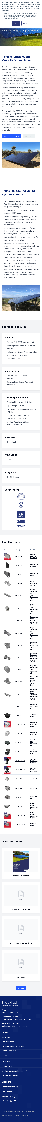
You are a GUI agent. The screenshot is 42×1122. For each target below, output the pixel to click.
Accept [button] (16, 23)
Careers (5, 1055)
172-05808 (18, 669)
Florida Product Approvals (13, 1046)
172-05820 (18, 694)
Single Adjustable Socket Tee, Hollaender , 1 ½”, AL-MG (34, 633)
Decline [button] (25, 23)
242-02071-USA (20, 770)
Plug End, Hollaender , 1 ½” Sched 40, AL (34, 669)
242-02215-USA (20, 724)
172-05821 (18, 646)
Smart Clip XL (33, 797)
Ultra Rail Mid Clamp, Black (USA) (34, 770)
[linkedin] (11, 1101)
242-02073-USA (20, 761)
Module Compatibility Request (14, 1071)
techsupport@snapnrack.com (14, 1026)
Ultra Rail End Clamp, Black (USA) (34, 760)
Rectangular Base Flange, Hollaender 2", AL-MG (34, 620)
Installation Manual (21, 875)
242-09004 (18, 583)
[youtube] (15, 1101)
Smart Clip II (34, 788)
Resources (29, 136)
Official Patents (8, 1042)
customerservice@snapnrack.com (16, 1019)
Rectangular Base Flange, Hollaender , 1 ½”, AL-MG (34, 681)
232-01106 (18, 743)
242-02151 (18, 806)
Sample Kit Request (10, 1075)
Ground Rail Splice (34, 574)
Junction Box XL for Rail (33, 751)
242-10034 (18, 779)
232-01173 (18, 788)
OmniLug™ (33, 779)
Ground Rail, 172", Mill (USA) (33, 556)
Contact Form (7, 1066)
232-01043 (18, 565)
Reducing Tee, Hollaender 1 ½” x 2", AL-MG (34, 645)
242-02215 (18, 733)
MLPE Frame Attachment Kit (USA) (34, 815)
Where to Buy (8, 1096)
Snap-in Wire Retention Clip (33, 742)
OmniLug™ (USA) (33, 824)
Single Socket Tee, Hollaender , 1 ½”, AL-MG (34, 608)
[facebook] (3, 1101)
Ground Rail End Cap (34, 565)
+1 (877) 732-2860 (10, 1012)
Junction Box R (33, 715)
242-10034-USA (20, 824)
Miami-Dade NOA (9, 1051)
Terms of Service (21, 1115)
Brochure (21, 977)
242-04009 (18, 574)
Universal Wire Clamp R (34, 706)
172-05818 (18, 608)
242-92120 (18, 752)
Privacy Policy (7, 1115)
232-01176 (18, 797)
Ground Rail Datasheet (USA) (21, 943)
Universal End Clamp (33, 733)
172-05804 (18, 595)
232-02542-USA (20, 556)
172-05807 (18, 681)
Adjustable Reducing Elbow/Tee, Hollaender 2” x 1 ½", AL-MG (34, 657)
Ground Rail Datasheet (21, 909)
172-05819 (18, 657)
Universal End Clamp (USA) (33, 724)
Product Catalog (10, 1087)
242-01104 (18, 715)
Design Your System (11, 136)
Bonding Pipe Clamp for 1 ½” (34, 583)
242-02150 (18, 706)
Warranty (6, 1037)
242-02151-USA (20, 815)
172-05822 (18, 620)
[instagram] (7, 1101)
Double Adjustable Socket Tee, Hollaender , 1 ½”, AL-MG (34, 595)
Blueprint (6, 1082)
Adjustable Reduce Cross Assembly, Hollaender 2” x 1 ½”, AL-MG (34, 694)
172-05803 (18, 633)
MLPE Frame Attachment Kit (34, 806)
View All (21, 988)
